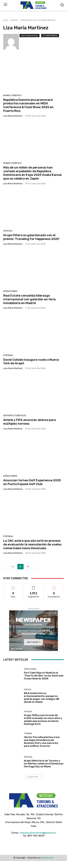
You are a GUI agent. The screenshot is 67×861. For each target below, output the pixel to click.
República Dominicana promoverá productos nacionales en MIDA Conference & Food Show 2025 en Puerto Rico (28, 105)
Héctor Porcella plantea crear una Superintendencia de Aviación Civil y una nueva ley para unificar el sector (42, 741)
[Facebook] (20, 844)
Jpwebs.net (48, 857)
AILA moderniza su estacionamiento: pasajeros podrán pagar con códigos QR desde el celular (41, 697)
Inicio (5, 20)
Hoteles (7, 231)
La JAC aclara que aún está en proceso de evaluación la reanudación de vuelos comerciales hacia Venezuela (32, 544)
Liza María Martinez (13, 116)
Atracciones (10, 291)
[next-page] (35, 566)
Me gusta (13, 586)
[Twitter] (38, 844)
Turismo (28, 733)
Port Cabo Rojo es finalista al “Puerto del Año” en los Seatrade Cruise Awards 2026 (43, 675)
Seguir (33, 586)
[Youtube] (46, 844)
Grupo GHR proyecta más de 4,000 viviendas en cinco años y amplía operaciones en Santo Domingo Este (43, 719)
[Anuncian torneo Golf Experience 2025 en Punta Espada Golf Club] (33, 453)
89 (28, 566)
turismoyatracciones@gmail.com (38, 832)
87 (13, 566)
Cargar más (32, 776)
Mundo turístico (12, 95)
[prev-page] (6, 566)
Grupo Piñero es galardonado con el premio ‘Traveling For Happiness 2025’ (31, 237)
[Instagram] (29, 844)
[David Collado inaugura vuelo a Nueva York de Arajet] (33, 333)
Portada (8, 355)
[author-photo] (11, 42)
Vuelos (27, 689)
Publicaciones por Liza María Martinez (38, 20)
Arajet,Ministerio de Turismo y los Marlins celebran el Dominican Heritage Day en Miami (43, 763)
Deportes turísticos (14, 415)
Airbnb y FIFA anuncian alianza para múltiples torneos (29, 421)
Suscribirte (54, 586)
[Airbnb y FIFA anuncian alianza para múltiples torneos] (33, 393)
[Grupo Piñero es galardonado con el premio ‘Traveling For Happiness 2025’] (33, 208)
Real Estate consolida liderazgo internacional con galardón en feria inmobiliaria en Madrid (29, 299)
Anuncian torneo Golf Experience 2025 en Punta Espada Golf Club (32, 482)
